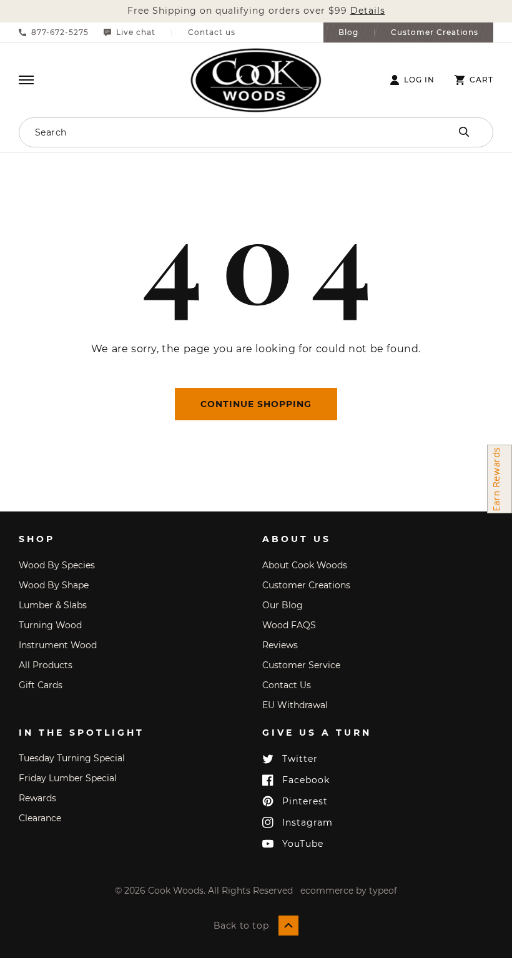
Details (367, 11)
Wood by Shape (54, 585)
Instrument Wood (58, 645)
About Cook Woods (304, 565)
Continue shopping (256, 404)
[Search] (464, 132)
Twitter (300, 758)
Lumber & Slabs (53, 605)
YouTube (302, 843)
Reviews (280, 645)
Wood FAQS (289, 625)
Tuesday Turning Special (72, 758)
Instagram (307, 822)
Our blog (282, 605)
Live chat (135, 32)
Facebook (306, 780)
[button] (26, 80)
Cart (481, 80)
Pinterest (305, 801)
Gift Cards (40, 685)
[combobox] (209, 132)
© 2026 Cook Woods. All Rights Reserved (204, 890)
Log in (419, 80)
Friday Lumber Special (68, 778)
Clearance (40, 818)
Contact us (211, 32)
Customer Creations (434, 32)
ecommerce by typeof (348, 890)
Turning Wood (50, 625)
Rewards (37, 798)
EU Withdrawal (295, 705)
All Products (45, 665)
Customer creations (306, 585)
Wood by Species (57, 565)
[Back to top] (288, 926)
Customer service (301, 665)
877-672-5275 (60, 32)
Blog (348, 32)
